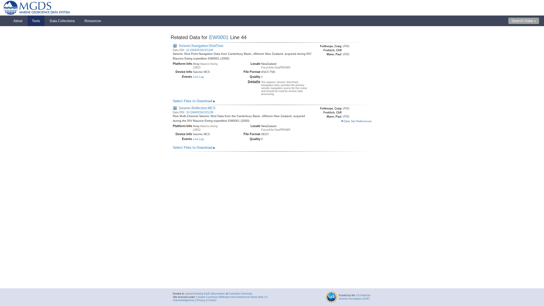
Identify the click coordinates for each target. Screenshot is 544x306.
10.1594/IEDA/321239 (199, 112)
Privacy (201, 300)
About (17, 21)
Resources (93, 21)
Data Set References (358, 121)
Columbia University (240, 293)
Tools (36, 21)
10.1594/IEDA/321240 (199, 50)
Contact (211, 300)
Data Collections (62, 21)
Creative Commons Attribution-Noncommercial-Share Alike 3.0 (232, 297)
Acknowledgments (183, 300)
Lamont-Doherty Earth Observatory (205, 293)
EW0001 (218, 37)
